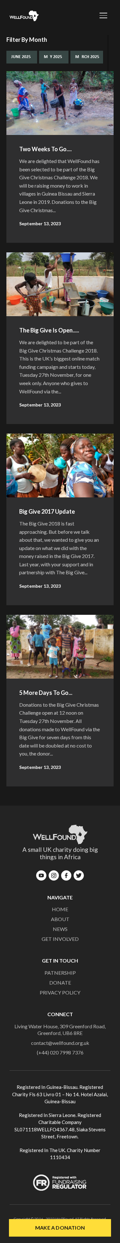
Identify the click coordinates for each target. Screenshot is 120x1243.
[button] (100, 16)
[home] (22, 16)
